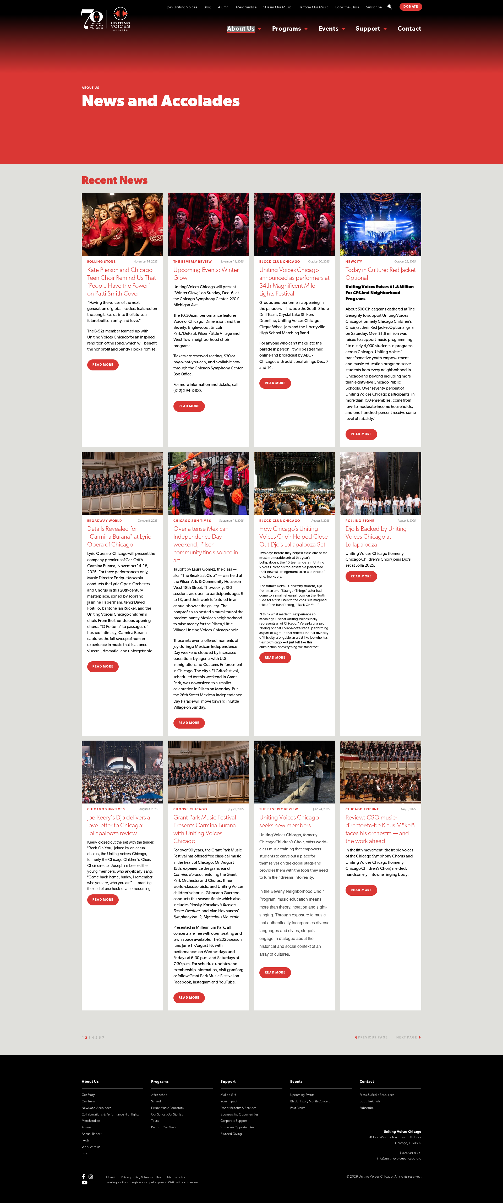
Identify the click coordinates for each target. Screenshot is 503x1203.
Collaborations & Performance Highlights (110, 1114)
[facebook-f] (83, 1176)
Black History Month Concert (310, 1101)
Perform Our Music (314, 7)
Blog (207, 7)
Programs (286, 29)
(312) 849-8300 (410, 1153)
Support (368, 29)
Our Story (88, 1095)
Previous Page (373, 1037)
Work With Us (91, 1147)
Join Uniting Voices (182, 7)
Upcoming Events (302, 1095)
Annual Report (91, 1134)
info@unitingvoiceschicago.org (399, 1158)
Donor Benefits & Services (238, 1108)
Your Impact (229, 1101)
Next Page (406, 1037)
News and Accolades (96, 1108)
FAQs (85, 1140)
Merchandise (246, 7)
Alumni (223, 7)
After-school (159, 1095)
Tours (155, 1121)
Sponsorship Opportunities (239, 1114)
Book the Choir (347, 7)
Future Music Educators (167, 1108)
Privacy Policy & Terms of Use (141, 1177)
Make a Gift (228, 1095)
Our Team (88, 1101)
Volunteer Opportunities (237, 1127)
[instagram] (91, 1176)
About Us (241, 29)
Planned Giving (231, 1134)
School (156, 1101)
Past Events (297, 1108)
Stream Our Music (277, 7)
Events (329, 29)
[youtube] (85, 1182)
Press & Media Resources (377, 1095)
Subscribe (374, 7)
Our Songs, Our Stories (167, 1114)
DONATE (410, 6)
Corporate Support (234, 1121)
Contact (410, 29)
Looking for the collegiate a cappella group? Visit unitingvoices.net (152, 1182)
